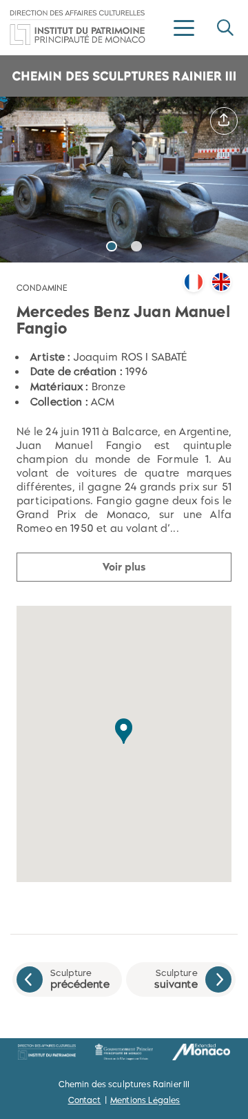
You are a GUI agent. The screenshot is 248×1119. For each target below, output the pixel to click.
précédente (80, 979)
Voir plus (124, 566)
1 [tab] (111, 246)
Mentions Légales (145, 1100)
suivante (175, 979)
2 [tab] (136, 246)
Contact (84, 1100)
